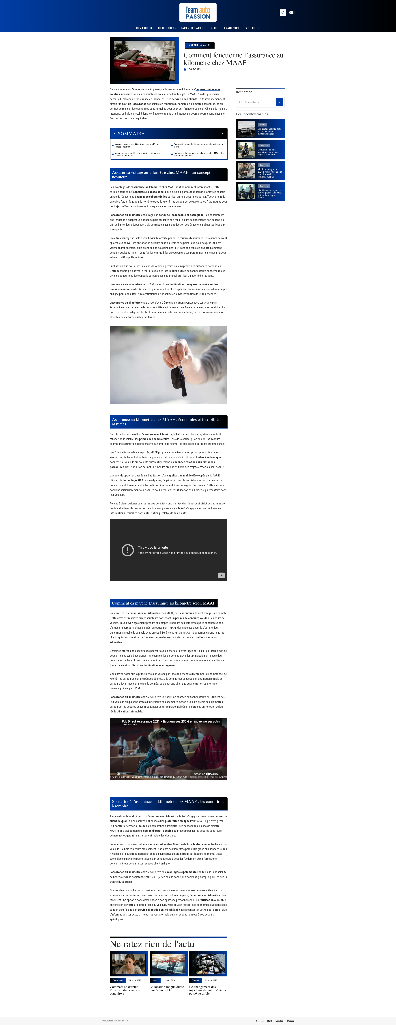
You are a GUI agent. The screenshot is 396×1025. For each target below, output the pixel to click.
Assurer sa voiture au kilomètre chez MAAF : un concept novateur (136, 145)
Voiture (195, 981)
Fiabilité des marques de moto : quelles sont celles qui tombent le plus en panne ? (270, 193)
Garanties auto (199, 45)
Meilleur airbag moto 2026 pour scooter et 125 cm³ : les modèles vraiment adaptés (270, 172)
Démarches (118, 981)
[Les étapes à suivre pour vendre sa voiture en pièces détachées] (246, 129)
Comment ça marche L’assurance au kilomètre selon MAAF (198, 145)
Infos (155, 981)
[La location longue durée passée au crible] (168, 964)
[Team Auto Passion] (198, 12)
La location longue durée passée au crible (167, 988)
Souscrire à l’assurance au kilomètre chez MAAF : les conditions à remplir (199, 154)
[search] (283, 12)
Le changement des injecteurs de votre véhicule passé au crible (208, 990)
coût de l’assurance (134, 104)
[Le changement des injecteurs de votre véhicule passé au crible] (208, 964)
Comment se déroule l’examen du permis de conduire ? (125, 990)
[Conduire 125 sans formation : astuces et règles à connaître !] (246, 149)
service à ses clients (184, 99)
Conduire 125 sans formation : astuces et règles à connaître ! (268, 152)
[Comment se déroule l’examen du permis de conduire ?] (128, 964)
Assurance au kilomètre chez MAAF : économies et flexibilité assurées (138, 154)
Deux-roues (264, 145)
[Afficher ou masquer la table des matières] (184, 133)
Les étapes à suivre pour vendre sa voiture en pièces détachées (269, 131)
